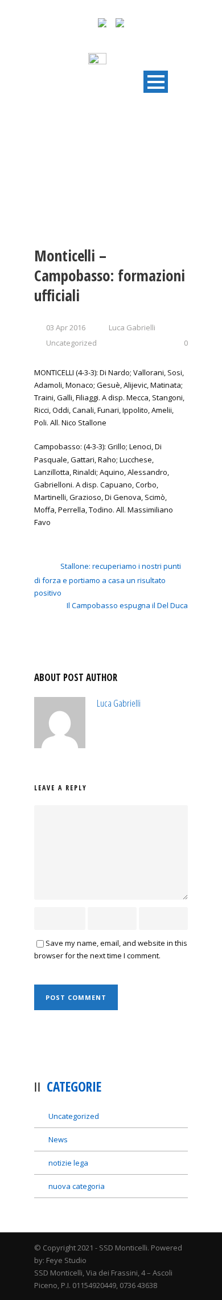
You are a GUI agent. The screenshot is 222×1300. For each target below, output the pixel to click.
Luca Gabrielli (132, 327)
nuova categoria (76, 1186)
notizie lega (68, 1163)
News (58, 1139)
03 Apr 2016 (65, 327)
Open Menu (155, 82)
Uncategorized (71, 343)
